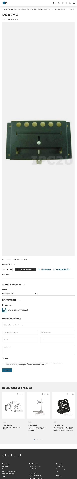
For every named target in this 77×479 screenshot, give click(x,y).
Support (59, 464)
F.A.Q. (58, 471)
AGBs (56, 363)
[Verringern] (4, 269)
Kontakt (59, 476)
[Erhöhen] (11, 269)
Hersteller (5, 466)
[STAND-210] (38, 406)
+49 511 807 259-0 (34, 466)
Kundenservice (60, 466)
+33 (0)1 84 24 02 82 (35, 476)
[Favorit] (16, 394)
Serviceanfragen (61, 469)
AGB (3, 476)
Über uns (5, 464)
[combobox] (38, 325)
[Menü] (74, 3)
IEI (4, 19)
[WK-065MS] (13, 406)
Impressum (6, 469)
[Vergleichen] (19, 394)
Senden (7, 370)
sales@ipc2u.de (34, 469)
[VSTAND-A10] (64, 406)
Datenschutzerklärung (11, 364)
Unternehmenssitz (8, 474)
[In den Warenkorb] (22, 394)
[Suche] (58, 3)
